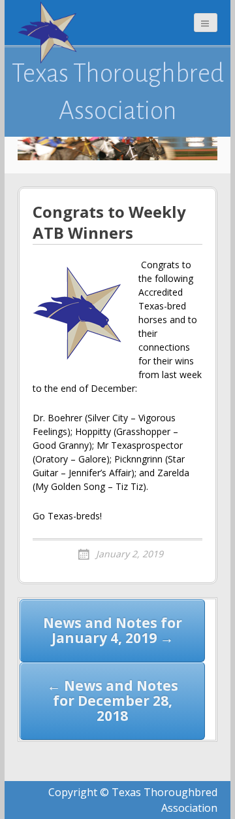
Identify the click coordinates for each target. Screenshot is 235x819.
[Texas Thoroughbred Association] (50, 32)
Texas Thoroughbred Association (118, 92)
